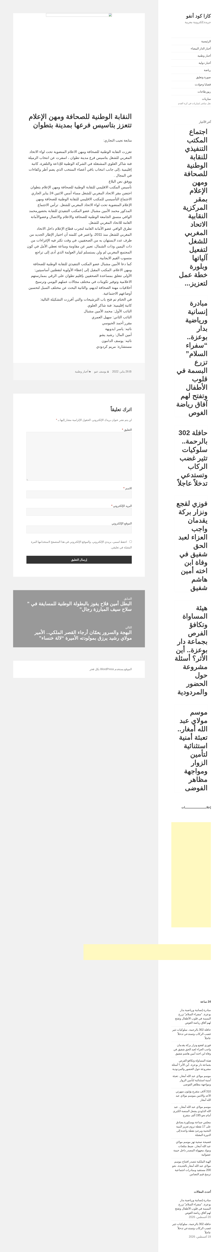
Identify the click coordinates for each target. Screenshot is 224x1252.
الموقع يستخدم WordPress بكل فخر (111, 669)
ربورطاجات (204, 91)
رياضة (207, 70)
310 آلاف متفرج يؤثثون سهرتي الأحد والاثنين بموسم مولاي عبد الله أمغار (193, 1095)
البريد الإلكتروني (121, 505)
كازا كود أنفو (198, 16)
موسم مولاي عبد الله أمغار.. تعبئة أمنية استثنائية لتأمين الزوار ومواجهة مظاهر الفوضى (192, 1080)
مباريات (194, 101)
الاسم (127, 488)
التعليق (127, 429)
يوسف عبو (100, 371)
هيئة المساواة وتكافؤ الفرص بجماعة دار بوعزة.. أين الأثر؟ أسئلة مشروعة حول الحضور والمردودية (191, 650)
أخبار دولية (205, 62)
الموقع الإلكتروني (122, 523)
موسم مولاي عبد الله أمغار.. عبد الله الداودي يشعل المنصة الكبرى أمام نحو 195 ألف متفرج (192, 1111)
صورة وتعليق (203, 77)
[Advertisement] (191, 874)
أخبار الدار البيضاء (201, 48)
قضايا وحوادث (203, 84)
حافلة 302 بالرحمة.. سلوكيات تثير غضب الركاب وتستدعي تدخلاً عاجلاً (193, 458)
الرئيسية (206, 41)
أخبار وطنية (204, 55)
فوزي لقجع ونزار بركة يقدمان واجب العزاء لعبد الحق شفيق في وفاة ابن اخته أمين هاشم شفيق (192, 1049)
